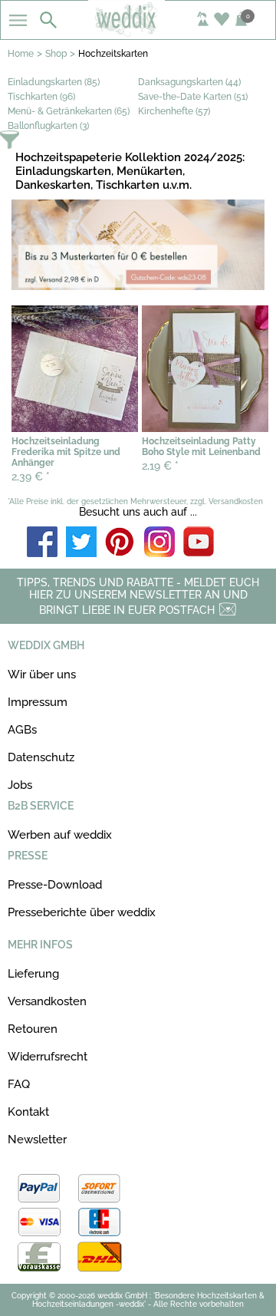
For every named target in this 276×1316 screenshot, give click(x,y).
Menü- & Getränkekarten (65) (69, 111)
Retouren (33, 1029)
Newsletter (37, 1139)
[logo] (138, 32)
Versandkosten (47, 1001)
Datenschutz (41, 757)
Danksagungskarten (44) (189, 82)
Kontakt (28, 1112)
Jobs (20, 785)
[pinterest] (120, 543)
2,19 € (160, 466)
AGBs (22, 730)
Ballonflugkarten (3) (48, 125)
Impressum (37, 702)
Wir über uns (42, 674)
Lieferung (33, 974)
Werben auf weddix (60, 835)
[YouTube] (198, 543)
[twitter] (81, 543)
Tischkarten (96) (41, 96)
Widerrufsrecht (47, 1057)
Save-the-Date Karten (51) (193, 96)
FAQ (19, 1084)
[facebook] (42, 543)
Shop (56, 53)
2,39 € (31, 476)
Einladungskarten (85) (54, 82)
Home (21, 53)
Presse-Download (55, 885)
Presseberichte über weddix (82, 912)
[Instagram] (159, 543)
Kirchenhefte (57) (174, 111)
